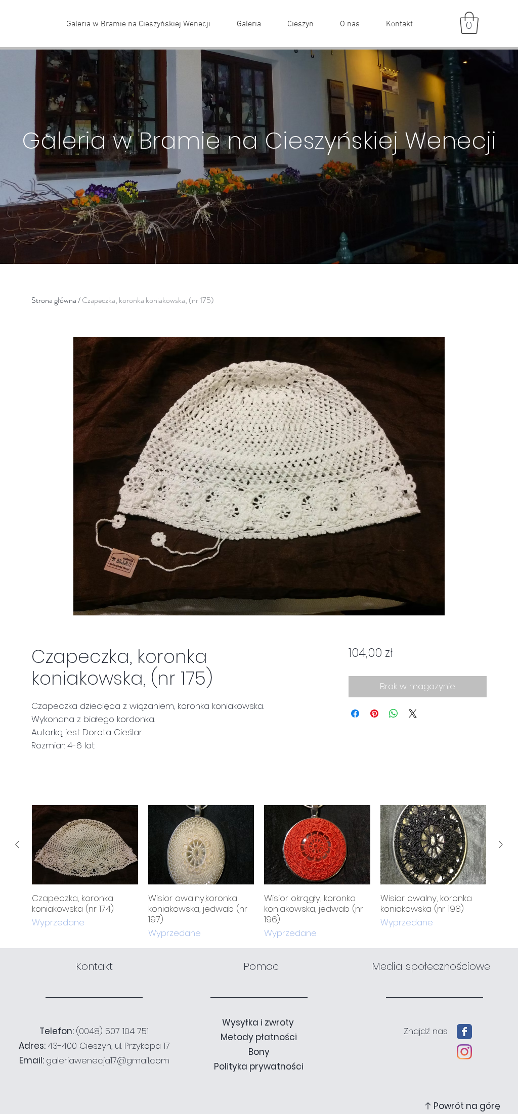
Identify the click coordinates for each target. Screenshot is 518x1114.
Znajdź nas (426, 1031)
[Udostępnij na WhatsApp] (393, 713)
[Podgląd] (85, 844)
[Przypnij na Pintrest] (374, 713)
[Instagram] (464, 1051)
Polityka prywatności (259, 1066)
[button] (469, 23)
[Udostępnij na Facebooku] (355, 713)
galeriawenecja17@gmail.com (107, 1060)
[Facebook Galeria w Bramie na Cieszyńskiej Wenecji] (464, 1031)
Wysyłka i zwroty (259, 1022)
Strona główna (53, 300)
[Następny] (501, 844)
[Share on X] (413, 713)
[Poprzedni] (17, 844)
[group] (259, 872)
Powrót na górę (467, 1106)
